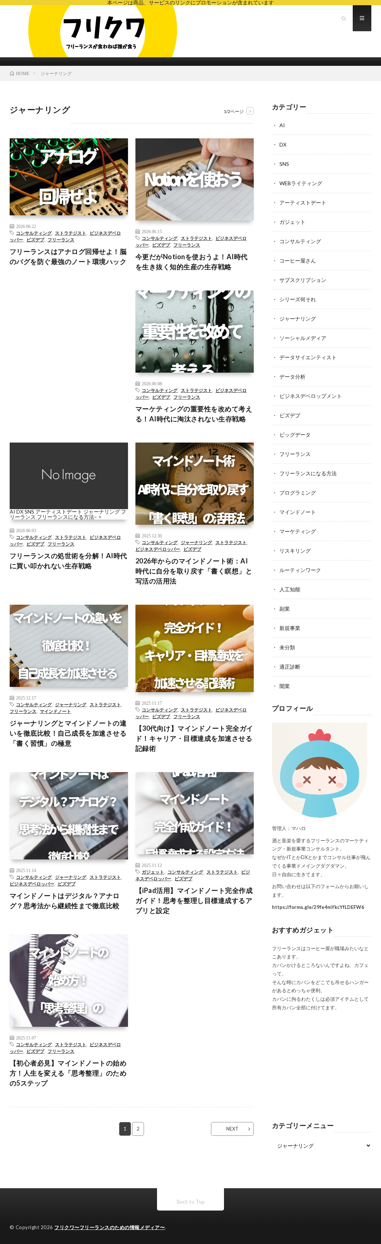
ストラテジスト (70, 233)
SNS (29, 511)
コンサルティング (34, 233)
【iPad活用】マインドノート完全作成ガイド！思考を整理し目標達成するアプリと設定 (194, 900)
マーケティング (297, 531)
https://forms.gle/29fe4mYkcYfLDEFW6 (318, 907)
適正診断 (289, 666)
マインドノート (55, 711)
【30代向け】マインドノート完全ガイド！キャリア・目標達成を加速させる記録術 (194, 738)
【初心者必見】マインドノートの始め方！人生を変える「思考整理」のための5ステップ (68, 1073)
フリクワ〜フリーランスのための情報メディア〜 (109, 1227)
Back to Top (190, 1201)
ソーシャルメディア (302, 338)
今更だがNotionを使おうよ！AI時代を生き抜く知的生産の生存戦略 (191, 262)
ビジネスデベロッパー (157, 549)
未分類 (287, 647)
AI (12, 511)
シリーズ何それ (297, 299)
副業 (284, 608)
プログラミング (297, 492)
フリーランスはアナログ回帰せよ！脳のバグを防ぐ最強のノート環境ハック (68, 256)
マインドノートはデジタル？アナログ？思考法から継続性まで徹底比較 (65, 900)
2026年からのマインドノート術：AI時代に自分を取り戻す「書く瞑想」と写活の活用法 (194, 571)
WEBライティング (300, 183)
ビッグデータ (295, 434)
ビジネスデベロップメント (310, 396)
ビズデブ (35, 239)
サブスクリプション (302, 280)
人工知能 (289, 589)
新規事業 (289, 628)
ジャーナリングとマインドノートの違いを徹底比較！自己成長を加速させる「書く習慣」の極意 (68, 733)
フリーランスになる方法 (65, 517)
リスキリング (295, 550)
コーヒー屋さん (297, 260)
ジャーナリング (101, 511)
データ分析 (292, 376)
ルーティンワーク (300, 570)
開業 (284, 686)
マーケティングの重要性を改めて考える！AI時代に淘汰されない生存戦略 (194, 414)
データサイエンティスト (308, 357)
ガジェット (153, 871)
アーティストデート (58, 511)
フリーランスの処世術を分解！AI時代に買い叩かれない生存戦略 (68, 561)
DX (19, 511)
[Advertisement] (69, 339)
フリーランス (61, 239)
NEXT (232, 1129)
